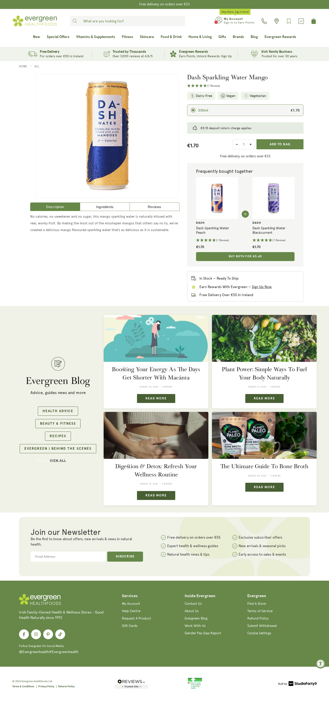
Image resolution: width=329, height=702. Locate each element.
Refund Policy (258, 618)
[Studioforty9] (297, 684)
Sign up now (262, 287)
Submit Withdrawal (262, 626)
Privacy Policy (46, 686)
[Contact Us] (264, 21)
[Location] (276, 21)
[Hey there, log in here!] (218, 21)
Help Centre (131, 611)
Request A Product (136, 618)
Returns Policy (66, 686)
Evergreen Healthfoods (34, 681)
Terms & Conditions (23, 686)
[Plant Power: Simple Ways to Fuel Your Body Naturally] (264, 338)
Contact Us (193, 604)
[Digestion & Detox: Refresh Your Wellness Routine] (156, 435)
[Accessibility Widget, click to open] (321, 663)
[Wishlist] (289, 21)
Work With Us (195, 626)
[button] (245, 86)
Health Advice (58, 411)
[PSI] (195, 688)
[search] (74, 21)
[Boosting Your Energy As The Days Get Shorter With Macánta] (156, 338)
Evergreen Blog (196, 618)
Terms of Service (260, 611)
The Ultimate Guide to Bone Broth (264, 466)
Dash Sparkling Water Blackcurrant (268, 230)
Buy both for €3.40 (245, 256)
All (36, 66)
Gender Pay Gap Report (203, 633)
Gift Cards (130, 626)
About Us (192, 611)
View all (58, 460)
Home (23, 66)
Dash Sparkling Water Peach (212, 230)
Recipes (58, 436)
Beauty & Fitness (58, 423)
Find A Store (256, 604)
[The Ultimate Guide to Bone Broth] (264, 435)
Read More (156, 398)
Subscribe (125, 556)
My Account (131, 604)
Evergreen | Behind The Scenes (58, 448)
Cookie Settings (259, 633)
